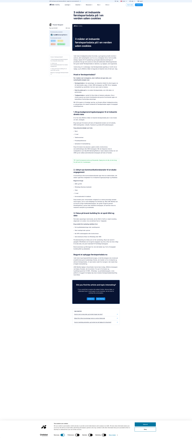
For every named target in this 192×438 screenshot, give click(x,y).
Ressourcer (89, 4)
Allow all (145, 424)
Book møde (130, 4)
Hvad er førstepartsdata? (56, 57)
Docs (98, 4)
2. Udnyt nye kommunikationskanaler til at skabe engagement (59, 65)
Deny (145, 429)
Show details (112, 435)
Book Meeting (100, 298)
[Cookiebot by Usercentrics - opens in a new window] (43, 435)
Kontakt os (139, 4)
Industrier (77, 4)
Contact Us (91, 298)
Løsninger (67, 4)
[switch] (77, 435)
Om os (107, 4)
